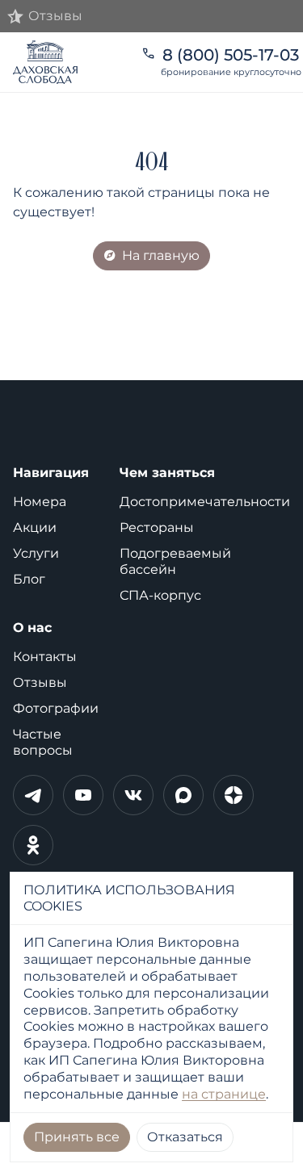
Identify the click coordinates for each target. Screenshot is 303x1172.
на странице (224, 1094)
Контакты (45, 656)
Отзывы (40, 682)
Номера (39, 501)
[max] (183, 795)
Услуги (36, 553)
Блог (29, 579)
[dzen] (233, 795)
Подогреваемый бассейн (175, 561)
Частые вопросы (43, 742)
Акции (35, 527)
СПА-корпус (160, 595)
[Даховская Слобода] (67, 62)
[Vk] (133, 795)
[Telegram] (33, 795)
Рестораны (157, 527)
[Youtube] (83, 795)
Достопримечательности (205, 501)
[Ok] (33, 845)
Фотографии (56, 708)
